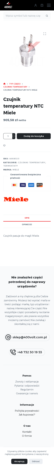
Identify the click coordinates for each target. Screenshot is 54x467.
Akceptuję (19, 461)
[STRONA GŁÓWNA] (4, 84)
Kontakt (27, 431)
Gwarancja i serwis (27, 393)
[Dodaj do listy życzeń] (4, 145)
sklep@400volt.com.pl (30, 337)
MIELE (16, 169)
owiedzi (34, 385)
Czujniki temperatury (31, 162)
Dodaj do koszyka (34, 136)
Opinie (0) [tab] (27, 224)
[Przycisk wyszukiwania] (47, 15)
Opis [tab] (27, 218)
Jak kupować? (27, 414)
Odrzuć (36, 461)
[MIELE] (16, 199)
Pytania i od (21, 385)
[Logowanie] (35, 5)
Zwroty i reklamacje (27, 381)
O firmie (27, 435)
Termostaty (10, 166)
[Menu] (49, 5)
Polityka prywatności (27, 410)
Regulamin (26, 389)
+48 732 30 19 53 (29, 352)
